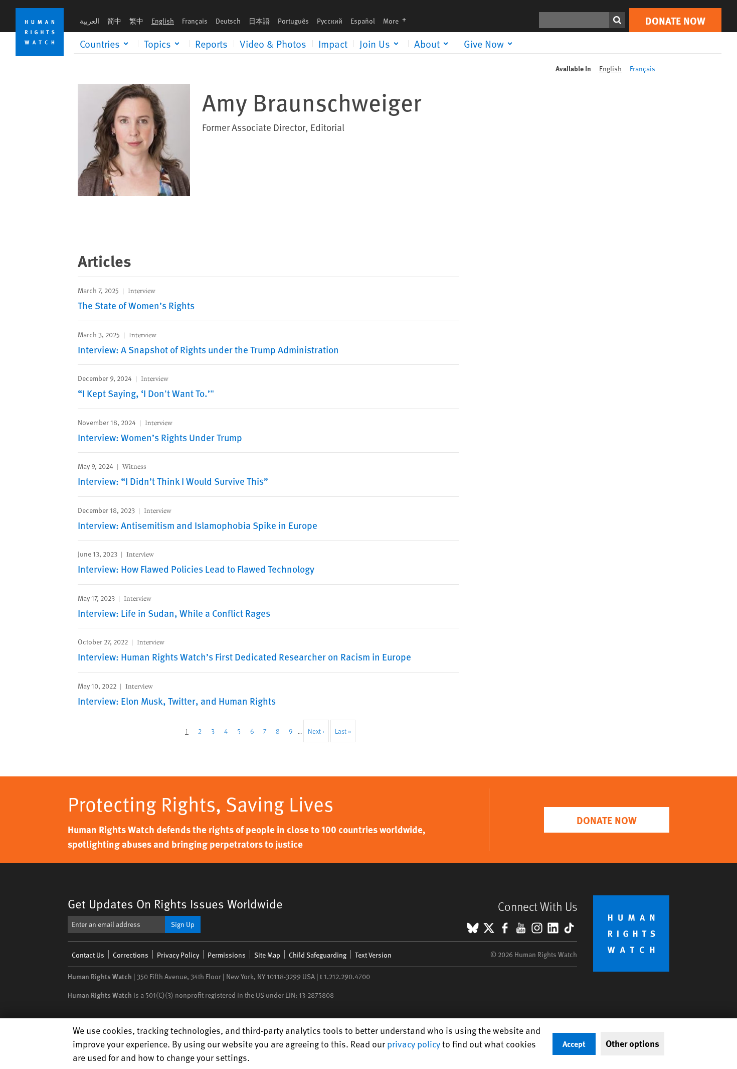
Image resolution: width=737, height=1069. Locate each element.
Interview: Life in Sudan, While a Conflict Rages (174, 612)
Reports (211, 44)
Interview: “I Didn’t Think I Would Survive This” (173, 480)
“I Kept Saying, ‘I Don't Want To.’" (146, 392)
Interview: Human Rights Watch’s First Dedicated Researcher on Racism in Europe (244, 656)
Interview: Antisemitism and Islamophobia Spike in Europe (197, 524)
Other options (632, 1043)
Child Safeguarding (317, 955)
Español (362, 21)
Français (195, 21)
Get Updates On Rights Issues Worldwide (175, 903)
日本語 (259, 21)
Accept (574, 1043)
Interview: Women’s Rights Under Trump (160, 437)
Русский (329, 21)
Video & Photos (273, 44)
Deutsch (228, 21)
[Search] (617, 20)
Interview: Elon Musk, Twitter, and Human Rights (177, 700)
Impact (332, 44)
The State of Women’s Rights (136, 305)
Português (293, 21)
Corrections (130, 955)
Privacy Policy (178, 955)
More (397, 21)
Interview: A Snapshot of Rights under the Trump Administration (208, 349)
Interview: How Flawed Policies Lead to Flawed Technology (196, 568)
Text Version (373, 955)
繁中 (136, 21)
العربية (89, 21)
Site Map (267, 955)
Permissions (227, 955)
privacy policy (413, 1043)
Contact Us (88, 955)
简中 (114, 21)
